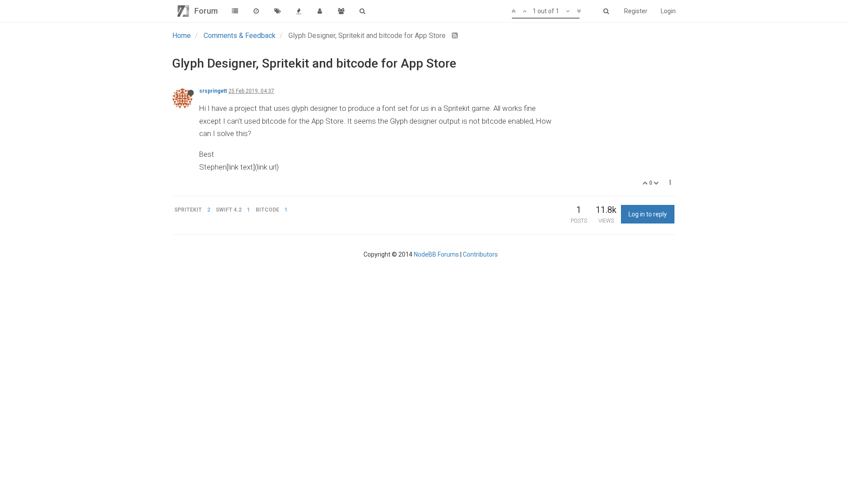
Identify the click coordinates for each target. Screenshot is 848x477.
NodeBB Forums (436, 254)
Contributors (480, 254)
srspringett (213, 91)
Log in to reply (647, 214)
